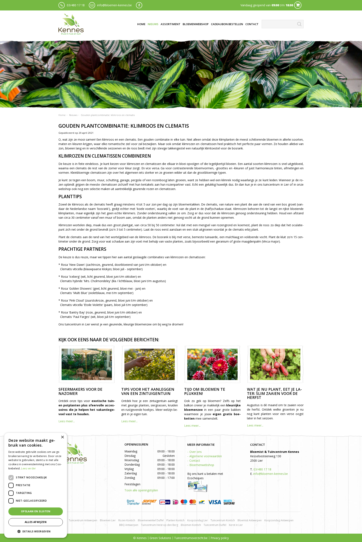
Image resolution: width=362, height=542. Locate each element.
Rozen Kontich (126, 520)
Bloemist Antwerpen (250, 520)
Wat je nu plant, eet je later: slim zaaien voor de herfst (274, 393)
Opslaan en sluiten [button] (35, 511)
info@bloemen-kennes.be (114, 5)
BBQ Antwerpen (128, 525)
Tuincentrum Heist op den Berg (159, 525)
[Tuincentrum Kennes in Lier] (71, 24)
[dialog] (35, 485)
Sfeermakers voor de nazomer (80, 391)
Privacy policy (220, 538)
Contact (194, 460)
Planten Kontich (175, 520)
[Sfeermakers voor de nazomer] (87, 364)
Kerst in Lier (236, 525)
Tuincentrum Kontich (223, 520)
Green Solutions (160, 538)
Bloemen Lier (108, 520)
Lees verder (28, 468)
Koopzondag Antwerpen (278, 520)
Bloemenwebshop (201, 465)
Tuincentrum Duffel (215, 525)
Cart (297, 5)
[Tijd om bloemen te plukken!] (212, 364)
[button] (35, 531)
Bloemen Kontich (191, 525)
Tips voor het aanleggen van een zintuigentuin (147, 391)
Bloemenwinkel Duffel (151, 520)
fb (139, 5)
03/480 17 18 (76, 5)
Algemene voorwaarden (205, 456)
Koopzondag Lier (197, 520)
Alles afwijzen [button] (36, 522)
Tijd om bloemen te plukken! (204, 391)
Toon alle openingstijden (141, 490)
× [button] (62, 437)
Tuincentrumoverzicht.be (191, 538)
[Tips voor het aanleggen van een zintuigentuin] (149, 364)
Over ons (195, 452)
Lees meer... (66, 421)
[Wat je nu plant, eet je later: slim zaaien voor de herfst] (275, 364)
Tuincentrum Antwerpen (83, 520)
